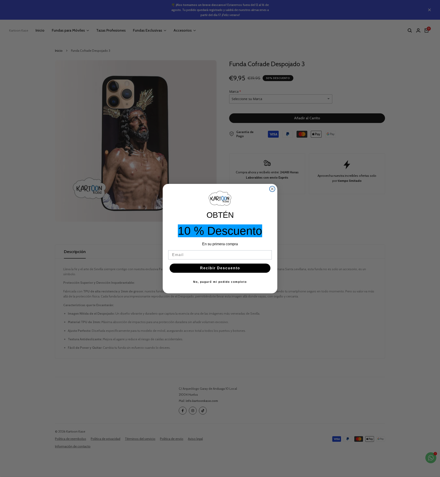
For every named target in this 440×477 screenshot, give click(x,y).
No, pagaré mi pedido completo (220, 281)
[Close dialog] (272, 189)
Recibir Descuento (220, 268)
